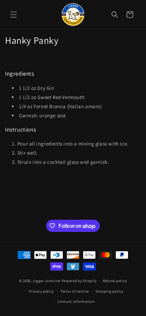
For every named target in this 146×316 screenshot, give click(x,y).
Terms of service (74, 291)
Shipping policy (109, 291)
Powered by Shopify (79, 280)
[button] (13, 14)
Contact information (76, 301)
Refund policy (115, 280)
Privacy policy (41, 291)
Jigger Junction (47, 280)
